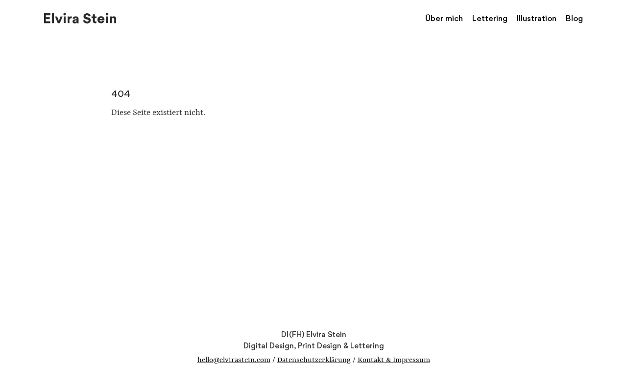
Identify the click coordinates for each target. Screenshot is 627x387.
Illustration (536, 18)
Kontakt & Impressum (394, 360)
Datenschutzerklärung (314, 360)
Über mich (444, 18)
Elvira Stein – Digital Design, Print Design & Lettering (81, 17)
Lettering (489, 18)
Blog (574, 18)
